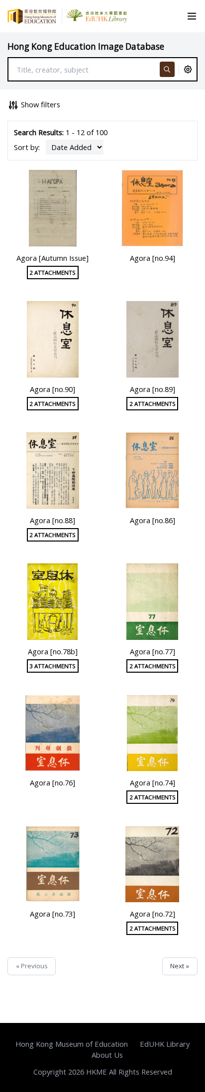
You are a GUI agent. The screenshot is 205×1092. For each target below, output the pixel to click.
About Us (107, 1055)
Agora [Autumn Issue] (52, 258)
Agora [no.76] (52, 782)
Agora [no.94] (152, 258)
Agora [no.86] (152, 520)
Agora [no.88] (52, 520)
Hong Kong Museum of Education (71, 1044)
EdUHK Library (165, 1044)
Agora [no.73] (52, 914)
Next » (179, 965)
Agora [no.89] (152, 389)
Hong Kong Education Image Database (85, 46)
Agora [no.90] (52, 389)
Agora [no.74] (152, 782)
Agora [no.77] (152, 651)
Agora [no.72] (152, 914)
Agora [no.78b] (53, 651)
